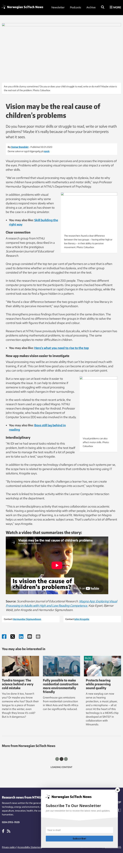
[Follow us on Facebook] (3, 831)
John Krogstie (81, 619)
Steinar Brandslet (20, 147)
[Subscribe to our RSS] (8, 831)
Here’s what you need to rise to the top (61, 348)
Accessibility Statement (29, 847)
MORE (117, 7)
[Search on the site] (102, 7)
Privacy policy (9, 847)
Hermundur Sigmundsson (27, 619)
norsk (46, 151)
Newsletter (58, 7)
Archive (91, 7)
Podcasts (75, 7)
